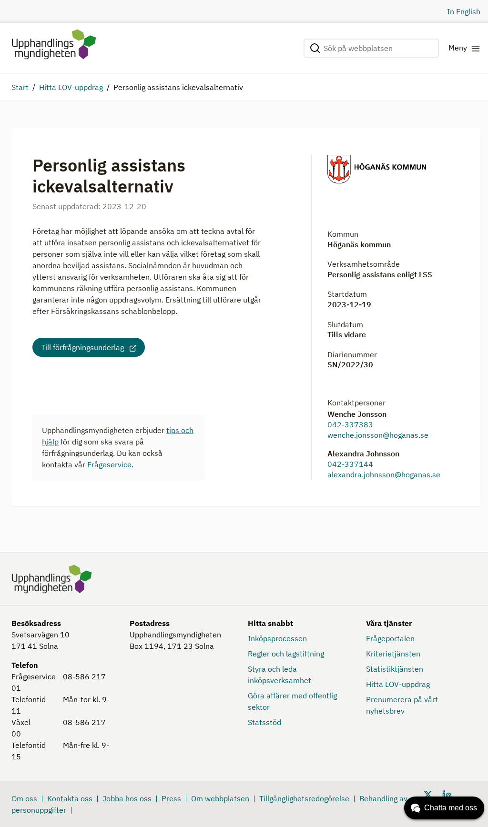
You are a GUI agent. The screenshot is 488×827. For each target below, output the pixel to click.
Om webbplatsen (220, 798)
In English (463, 11)
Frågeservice (109, 464)
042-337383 (350, 424)
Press (171, 798)
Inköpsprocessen (277, 638)
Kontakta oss (69, 798)
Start (20, 87)
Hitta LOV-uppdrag (71, 87)
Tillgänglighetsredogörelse (304, 798)
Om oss (24, 798)
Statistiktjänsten (394, 669)
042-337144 (350, 464)
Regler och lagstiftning (286, 653)
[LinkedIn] (447, 793)
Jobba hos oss (127, 798)
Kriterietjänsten (393, 653)
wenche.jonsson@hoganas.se (377, 435)
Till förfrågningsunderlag (82, 347)
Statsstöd (264, 722)
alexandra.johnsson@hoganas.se (383, 474)
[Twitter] (427, 793)
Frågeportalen (390, 638)
